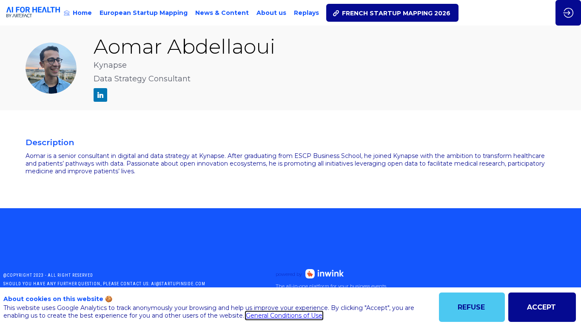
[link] (77, 13)
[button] (392, 13)
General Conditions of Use (284, 315)
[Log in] (568, 13)
